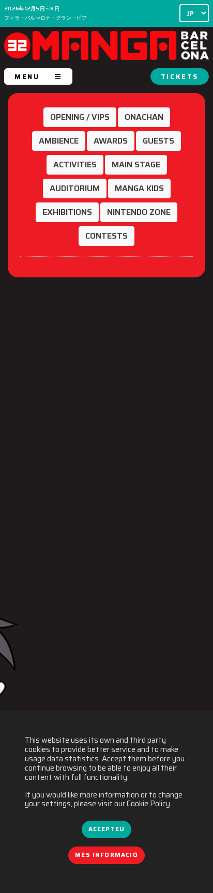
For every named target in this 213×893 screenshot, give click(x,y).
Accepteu (106, 829)
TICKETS (180, 76)
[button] (79, 117)
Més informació (106, 854)
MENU (26, 76)
